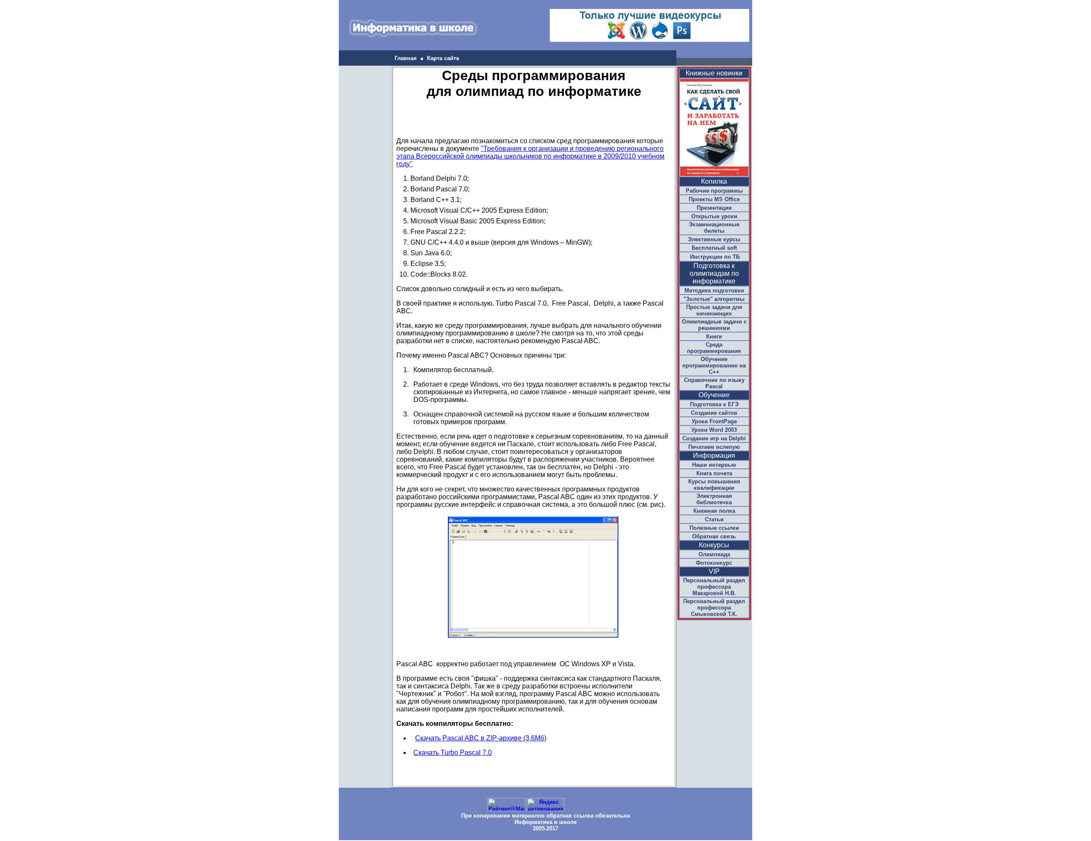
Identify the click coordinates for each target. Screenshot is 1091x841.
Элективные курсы (714, 239)
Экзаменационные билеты (714, 227)
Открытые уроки (714, 216)
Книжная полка (714, 511)
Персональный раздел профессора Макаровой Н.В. (714, 586)
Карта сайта (443, 58)
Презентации (714, 208)
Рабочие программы (714, 191)
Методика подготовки (714, 290)
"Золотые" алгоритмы (714, 299)
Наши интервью (714, 465)
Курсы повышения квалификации (714, 484)
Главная (406, 58)
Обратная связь (714, 536)
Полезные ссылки (714, 528)
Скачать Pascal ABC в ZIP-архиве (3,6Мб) (480, 738)
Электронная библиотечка (714, 499)
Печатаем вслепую (714, 447)
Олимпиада (714, 554)
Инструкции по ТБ (715, 257)
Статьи (714, 519)
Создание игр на (714, 438)
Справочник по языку (714, 383)
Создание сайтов (714, 413)
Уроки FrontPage (714, 421)
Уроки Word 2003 (714, 430)
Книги (714, 336)
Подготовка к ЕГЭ (714, 404)
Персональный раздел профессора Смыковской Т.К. (714, 607)
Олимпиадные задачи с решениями (714, 324)
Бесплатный (714, 248)
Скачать (452, 752)
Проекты (714, 199)
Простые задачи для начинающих (714, 310)
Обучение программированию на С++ (714, 365)
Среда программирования (714, 347)
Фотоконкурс (714, 563)
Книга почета (714, 473)
